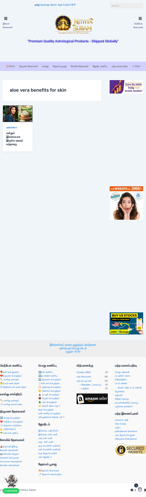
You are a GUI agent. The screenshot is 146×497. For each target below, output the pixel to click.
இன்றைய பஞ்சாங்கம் (48, 430)
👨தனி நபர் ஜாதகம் (9, 372)
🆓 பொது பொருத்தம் (10, 417)
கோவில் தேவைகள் (80, 66)
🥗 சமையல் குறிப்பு (9, 432)
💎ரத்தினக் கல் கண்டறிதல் (13, 387)
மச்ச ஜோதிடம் (45, 457)
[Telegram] (144, 490)
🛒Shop (136, 66)
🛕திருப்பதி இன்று (9, 446)
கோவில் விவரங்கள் (9, 450)
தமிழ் (37, 4)
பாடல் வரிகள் (121, 383)
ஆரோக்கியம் (11, 127)
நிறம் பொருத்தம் (46, 409)
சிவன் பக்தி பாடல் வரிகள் (130, 387)
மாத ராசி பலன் (45, 438)
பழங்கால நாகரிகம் (123, 406)
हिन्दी (73, 4)
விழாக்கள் (119, 391)
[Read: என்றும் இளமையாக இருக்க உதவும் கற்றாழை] (18, 113)
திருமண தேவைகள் (28, 66)
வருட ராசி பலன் (45, 441)
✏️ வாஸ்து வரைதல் (9, 379)
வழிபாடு (118, 395)
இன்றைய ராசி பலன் (47, 434)
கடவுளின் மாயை (123, 375)
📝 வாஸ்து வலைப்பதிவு (11, 404)
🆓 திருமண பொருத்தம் (49, 379)
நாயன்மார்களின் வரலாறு (126, 402)
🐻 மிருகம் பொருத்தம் (48, 398)
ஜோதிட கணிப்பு (100, 66)
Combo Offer (84, 372)
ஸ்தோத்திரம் (121, 379)
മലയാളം (45, 4)
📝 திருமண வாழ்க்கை (11, 425)
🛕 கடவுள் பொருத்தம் (48, 394)
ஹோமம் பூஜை (59, 66)
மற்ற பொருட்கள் (84, 380)
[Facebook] (132, 490)
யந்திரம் (85, 388)
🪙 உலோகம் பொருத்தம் (49, 390)
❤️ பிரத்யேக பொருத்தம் (11, 421)
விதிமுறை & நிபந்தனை (126, 438)
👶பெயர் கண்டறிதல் (9, 383)
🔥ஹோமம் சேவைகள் (48, 470)
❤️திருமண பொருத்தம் (11, 375)
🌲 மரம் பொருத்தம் (47, 402)
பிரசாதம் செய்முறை (9, 457)
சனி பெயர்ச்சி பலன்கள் (49, 449)
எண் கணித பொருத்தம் (49, 413)
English (67, 4)
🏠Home (10, 66)
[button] (19, 19)
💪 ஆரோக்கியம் (8, 429)
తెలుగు (53, 4)
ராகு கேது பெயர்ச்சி (47, 453)
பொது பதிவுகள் (122, 372)
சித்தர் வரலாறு (122, 398)
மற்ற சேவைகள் (84, 376)
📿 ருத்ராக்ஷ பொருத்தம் (49, 387)
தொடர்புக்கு (120, 423)
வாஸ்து (45, 66)
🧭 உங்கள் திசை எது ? (49, 405)
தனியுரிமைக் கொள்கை (126, 431)
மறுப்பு (117, 427)
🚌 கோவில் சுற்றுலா (9, 453)
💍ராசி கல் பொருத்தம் (49, 383)
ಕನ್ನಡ (59, 4)
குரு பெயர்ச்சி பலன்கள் (49, 445)
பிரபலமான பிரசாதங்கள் (11, 461)
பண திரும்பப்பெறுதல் (125, 435)
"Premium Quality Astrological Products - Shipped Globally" (73, 41)
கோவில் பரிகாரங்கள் (9, 465)
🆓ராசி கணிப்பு (45, 372)
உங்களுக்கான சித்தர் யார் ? (51, 417)
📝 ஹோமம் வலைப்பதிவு (49, 474)
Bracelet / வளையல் (91, 384)
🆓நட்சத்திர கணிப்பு (48, 375)
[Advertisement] (73, 52)
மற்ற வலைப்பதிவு (120, 66)
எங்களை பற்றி (121, 419)
